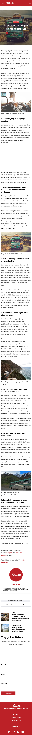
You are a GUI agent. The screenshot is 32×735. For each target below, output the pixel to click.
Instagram (9, 553)
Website (4, 683)
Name (3, 665)
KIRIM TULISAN (16, 717)
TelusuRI (14, 33)
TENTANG (16, 714)
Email (3, 674)
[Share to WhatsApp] (23, 604)
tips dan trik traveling (15, 600)
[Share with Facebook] (19, 604)
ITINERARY (16, 22)
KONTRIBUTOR (16, 721)
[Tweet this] (21, 604)
